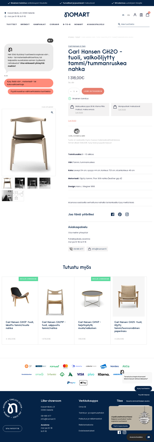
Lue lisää (79, 112)
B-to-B (67, 24)
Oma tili (82, 406)
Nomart (78, 24)
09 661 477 (78, 249)
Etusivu (71, 37)
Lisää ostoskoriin (93, 91)
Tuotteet (11, 24)
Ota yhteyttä (12, 429)
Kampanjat (40, 24)
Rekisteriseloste (86, 424)
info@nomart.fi (99, 249)
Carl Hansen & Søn (77, 46)
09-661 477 (46, 415)
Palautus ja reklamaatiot (90, 418)
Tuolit (77, 37)
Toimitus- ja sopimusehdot (91, 412)
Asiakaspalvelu (95, 24)
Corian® (54, 24)
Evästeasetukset (87, 430)
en (128, 15)
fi (123, 15)
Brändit (25, 24)
